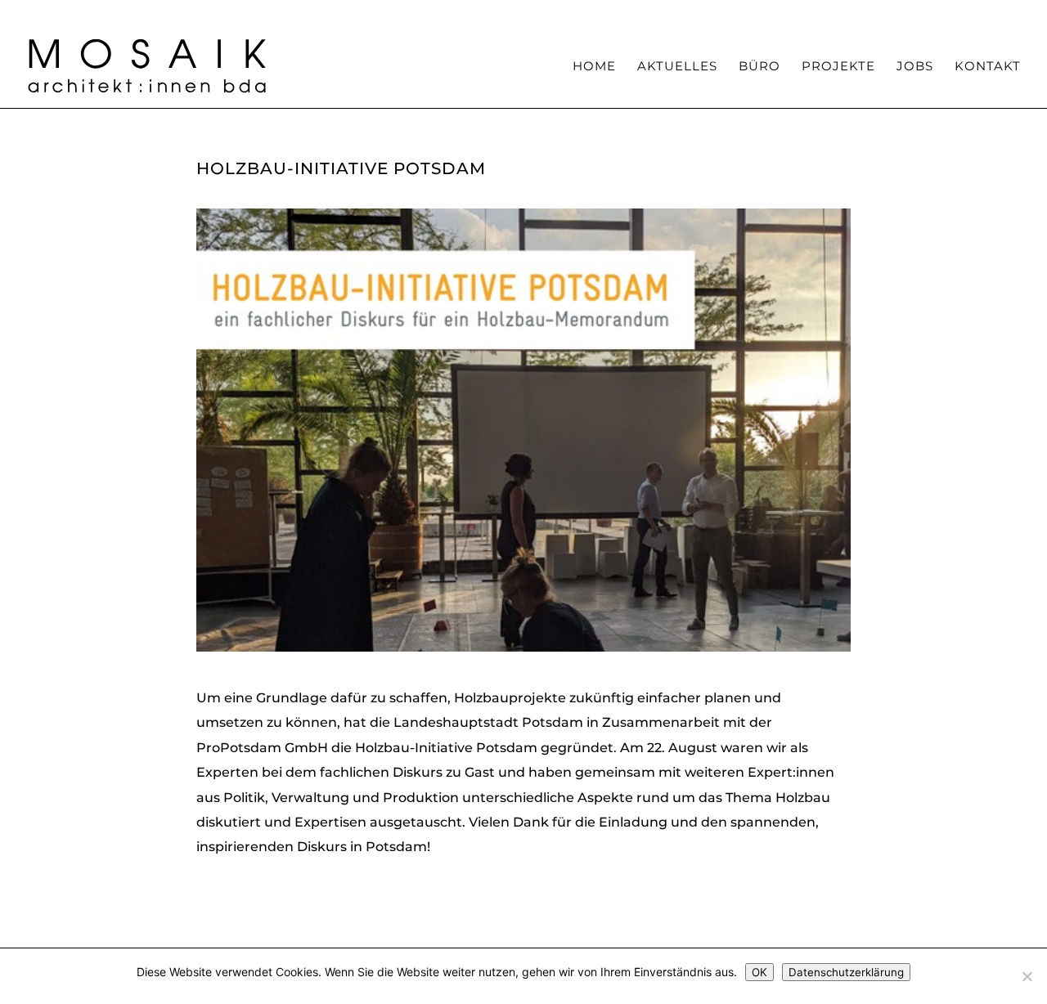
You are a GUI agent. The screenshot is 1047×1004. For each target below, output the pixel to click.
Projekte (838, 67)
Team (697, 12)
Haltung (549, 12)
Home (594, 67)
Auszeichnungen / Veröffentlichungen (835, 12)
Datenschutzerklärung (846, 972)
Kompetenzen (627, 12)
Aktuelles (677, 67)
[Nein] (1026, 976)
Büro (759, 67)
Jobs (914, 67)
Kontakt (988, 67)
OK (759, 972)
